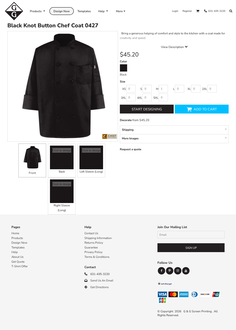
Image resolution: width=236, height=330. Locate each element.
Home (15, 233)
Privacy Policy (93, 252)
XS (124, 89)
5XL (155, 98)
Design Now (19, 243)
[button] (37, 11)
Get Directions (99, 287)
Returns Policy (93, 243)
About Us (17, 257)
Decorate (126, 120)
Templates (18, 247)
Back (62, 171)
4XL (139, 98)
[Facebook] (161, 270)
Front (32, 173)
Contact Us (91, 233)
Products (17, 238)
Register (187, 11)
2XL (204, 89)
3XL (123, 98)
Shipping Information (98, 238)
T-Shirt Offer (19, 266)
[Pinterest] (169, 270)
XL (189, 89)
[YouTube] (186, 270)
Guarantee (91, 247)
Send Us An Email (101, 280)
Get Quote (18, 262)
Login (175, 11)
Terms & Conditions (96, 257)
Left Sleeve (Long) (91, 171)
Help (14, 252)
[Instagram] (177, 270)
